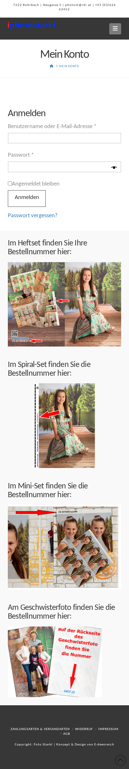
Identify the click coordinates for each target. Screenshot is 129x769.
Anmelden (27, 198)
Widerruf (84, 729)
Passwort (35, 155)
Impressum (108, 729)
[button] (115, 29)
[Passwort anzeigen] (114, 168)
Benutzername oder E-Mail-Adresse (64, 126)
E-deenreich (104, 744)
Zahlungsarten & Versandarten (40, 729)
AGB (66, 734)
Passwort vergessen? (33, 216)
